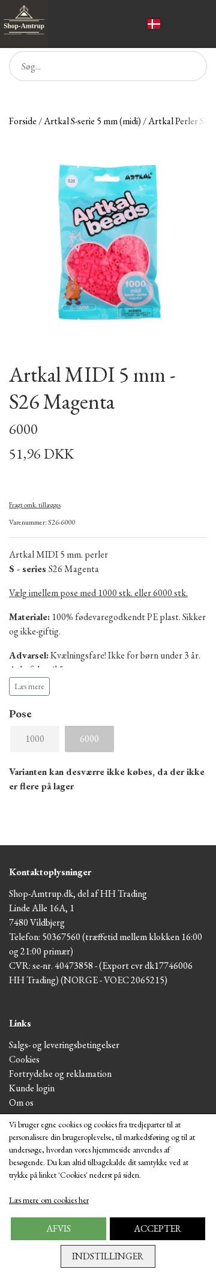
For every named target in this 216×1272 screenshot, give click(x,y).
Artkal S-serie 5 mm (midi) (92, 121)
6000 (89, 738)
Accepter (157, 1228)
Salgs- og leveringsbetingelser (64, 1044)
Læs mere (29, 686)
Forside (23, 121)
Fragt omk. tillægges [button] (35, 505)
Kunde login (32, 1088)
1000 (34, 738)
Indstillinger (107, 1256)
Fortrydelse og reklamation (60, 1073)
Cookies (24, 1059)
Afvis (58, 1228)
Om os (21, 1102)
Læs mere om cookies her (49, 1200)
